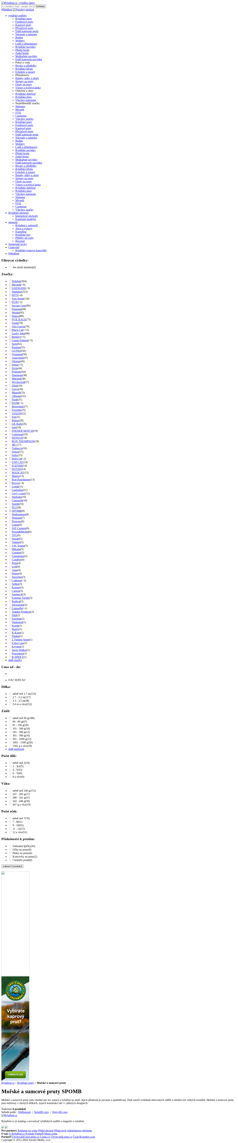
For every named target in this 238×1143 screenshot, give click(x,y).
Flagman (16, 309)
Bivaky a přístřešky (26, 65)
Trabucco (17, 448)
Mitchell (16, 378)
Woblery (20, 40)
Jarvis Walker (19, 650)
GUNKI (16, 350)
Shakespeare (19, 514)
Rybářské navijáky (25, 46)
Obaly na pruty (23, 84)
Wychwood (18, 382)
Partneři (39, 1133)
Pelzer (15, 573)
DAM (15, 403)
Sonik (15, 323)
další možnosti (16, 749)
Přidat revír (60, 1130)
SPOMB (16, 510)
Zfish (15, 385)
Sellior (15, 583)
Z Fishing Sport (20, 639)
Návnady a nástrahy (26, 34)
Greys (15, 389)
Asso (14, 570)
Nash (15, 399)
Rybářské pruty (23, 18)
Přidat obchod (45, 1130)
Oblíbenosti (24, 1112)
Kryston (16, 646)
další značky (15, 660)
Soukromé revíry (17, 244)
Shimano (20, 106)
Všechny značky (24, 118)
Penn (14, 563)
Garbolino (17, 490)
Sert (14, 427)
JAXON (16, 413)
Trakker (16, 542)
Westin (15, 312)
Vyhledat (40, 6)
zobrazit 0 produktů (12, 866)
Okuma (16, 361)
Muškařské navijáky (26, 56)
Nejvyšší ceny (60, 1112)
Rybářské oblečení (25, 93)
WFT (15, 295)
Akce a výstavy (23, 228)
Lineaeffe (17, 608)
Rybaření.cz (7, 1082)
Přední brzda (22, 50)
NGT (15, 507)
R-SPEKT (17, 657)
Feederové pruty (24, 21)
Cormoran (20, 115)
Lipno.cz (45, 1136)
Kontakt (29, 1133)
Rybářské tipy (22, 234)
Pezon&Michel (20, 531)
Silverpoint (18, 604)
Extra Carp (18, 643)
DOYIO (16, 469)
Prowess (16, 521)
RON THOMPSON (23, 441)
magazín (13, 222)
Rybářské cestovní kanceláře (31, 250)
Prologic (16, 371)
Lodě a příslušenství (26, 43)
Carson (16, 590)
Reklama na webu (27, 1130)
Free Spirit (17, 298)
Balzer (15, 420)
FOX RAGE (19, 319)
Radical (16, 601)
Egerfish (16, 618)
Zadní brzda (22, 53)
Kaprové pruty (23, 24)
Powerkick (18, 653)
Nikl (14, 615)
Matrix (15, 476)
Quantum (17, 354)
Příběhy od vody (24, 237)
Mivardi (19, 109)
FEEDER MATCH (22, 430)
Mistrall (16, 392)
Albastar (16, 396)
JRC (14, 444)
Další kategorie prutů (26, 31)
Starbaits (16, 496)
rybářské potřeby (17, 15)
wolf (14, 566)
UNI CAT (17, 462)
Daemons (17, 375)
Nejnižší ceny (41, 1112)
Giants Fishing (20, 340)
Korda (15, 625)
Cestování (13, 247)
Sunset (15, 538)
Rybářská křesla (24, 68)
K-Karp (16, 632)
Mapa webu (50, 1133)
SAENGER (18, 288)
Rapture (16, 347)
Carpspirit (17, 500)
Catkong (16, 580)
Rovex (15, 483)
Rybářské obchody (18, 212)
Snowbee (17, 577)
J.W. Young (18, 545)
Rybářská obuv (23, 97)
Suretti (15, 503)
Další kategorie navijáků (28, 59)
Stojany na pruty (24, 81)
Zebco (15, 451)
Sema (15, 364)
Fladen (15, 636)
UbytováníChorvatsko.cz (26, 1136)
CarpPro (16, 559)
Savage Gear (19, 305)
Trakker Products (21, 611)
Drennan (16, 517)
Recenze (20, 241)
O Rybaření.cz (17, 1133)
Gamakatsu (18, 556)
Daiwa (15, 316)
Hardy (15, 629)
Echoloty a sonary (25, 71)
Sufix (15, 455)
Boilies (19, 37)
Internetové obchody (26, 216)
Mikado (16, 549)
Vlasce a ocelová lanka (28, 87)
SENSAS (17, 437)
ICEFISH (17, 465)
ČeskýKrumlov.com (84, 1136)
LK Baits (17, 423)
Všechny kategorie (25, 100)
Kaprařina (20, 231)
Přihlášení (6, 9)
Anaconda (17, 357)
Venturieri (17, 622)
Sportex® (17, 594)
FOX (18, 112)
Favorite (16, 409)
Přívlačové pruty (24, 28)
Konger (16, 587)
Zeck (14, 368)
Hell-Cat (16, 458)
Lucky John (18, 333)
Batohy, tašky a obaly (27, 78)
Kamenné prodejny (25, 219)
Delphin (16, 281)
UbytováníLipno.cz (61, 1136)
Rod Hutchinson (21, 479)
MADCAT (18, 472)
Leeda (15, 486)
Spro (14, 343)
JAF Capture (19, 528)
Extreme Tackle (20, 597)
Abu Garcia (18, 326)
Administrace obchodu (79, 1130)
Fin (14, 416)
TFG (14, 535)
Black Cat (17, 329)
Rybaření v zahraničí (26, 225)
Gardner (16, 552)
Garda (15, 524)
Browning (17, 406)
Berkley (16, 336)
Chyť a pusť (18, 493)
